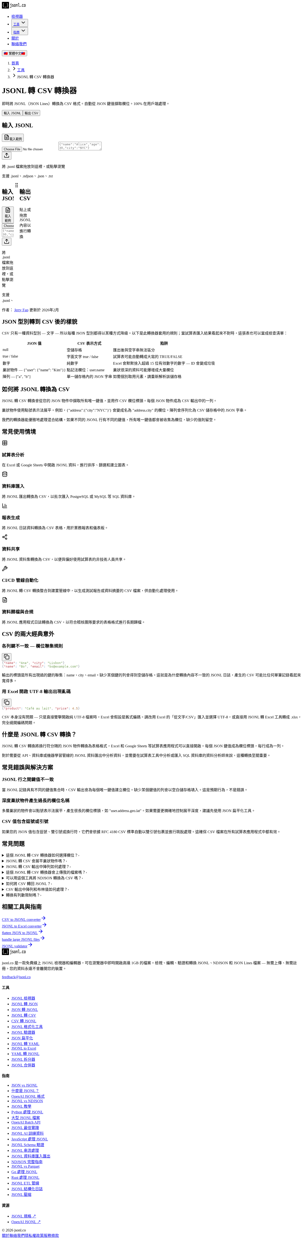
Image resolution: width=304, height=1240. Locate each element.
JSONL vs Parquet (25, 1166)
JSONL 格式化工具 (27, 1027)
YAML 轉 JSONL (25, 1054)
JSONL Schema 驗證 (27, 1145)
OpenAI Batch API (25, 1122)
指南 (16, 32)
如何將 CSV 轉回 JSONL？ (29, 884)
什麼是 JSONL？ (25, 1091)
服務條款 (51, 1236)
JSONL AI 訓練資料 (27, 1133)
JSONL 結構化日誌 (27, 1189)
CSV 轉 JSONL (23, 1021)
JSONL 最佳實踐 (25, 1128)
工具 (16, 24)
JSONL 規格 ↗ (23, 1216)
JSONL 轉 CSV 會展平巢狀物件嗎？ (36, 861)
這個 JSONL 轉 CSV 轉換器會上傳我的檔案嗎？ (46, 872)
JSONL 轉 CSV (23, 1015)
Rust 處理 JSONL (25, 1178)
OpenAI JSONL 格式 (28, 1096)
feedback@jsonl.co (16, 977)
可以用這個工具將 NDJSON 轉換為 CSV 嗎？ (44, 878)
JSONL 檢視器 (23, 998)
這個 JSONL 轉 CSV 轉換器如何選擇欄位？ (42, 855)
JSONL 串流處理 (25, 1150)
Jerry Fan (21, 310)
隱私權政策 (34, 1236)
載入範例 (16, 139)
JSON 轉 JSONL (24, 1010)
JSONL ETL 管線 (25, 1183)
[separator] (16, 244)
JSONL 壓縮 (21, 1195)
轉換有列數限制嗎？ (23, 895)
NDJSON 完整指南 (27, 1162)
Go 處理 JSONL (24, 1172)
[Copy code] (6, 657)
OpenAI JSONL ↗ (26, 1222)
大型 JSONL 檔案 (25, 1118)
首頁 (15, 63)
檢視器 (17, 16)
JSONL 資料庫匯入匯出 (30, 1156)
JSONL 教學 (21, 1106)
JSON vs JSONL (24, 1085)
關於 (15, 38)
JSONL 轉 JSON (24, 1004)
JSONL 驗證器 (23, 1032)
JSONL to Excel (23, 1048)
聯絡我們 (19, 44)
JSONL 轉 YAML (25, 1044)
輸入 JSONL (12, 113)
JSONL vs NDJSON (27, 1101)
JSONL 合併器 (23, 1065)
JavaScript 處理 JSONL (29, 1139)
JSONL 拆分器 (23, 1059)
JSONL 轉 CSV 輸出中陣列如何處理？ (38, 867)
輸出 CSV (31, 113)
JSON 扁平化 (22, 1038)
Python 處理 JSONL (27, 1112)
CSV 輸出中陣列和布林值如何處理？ (37, 889)
